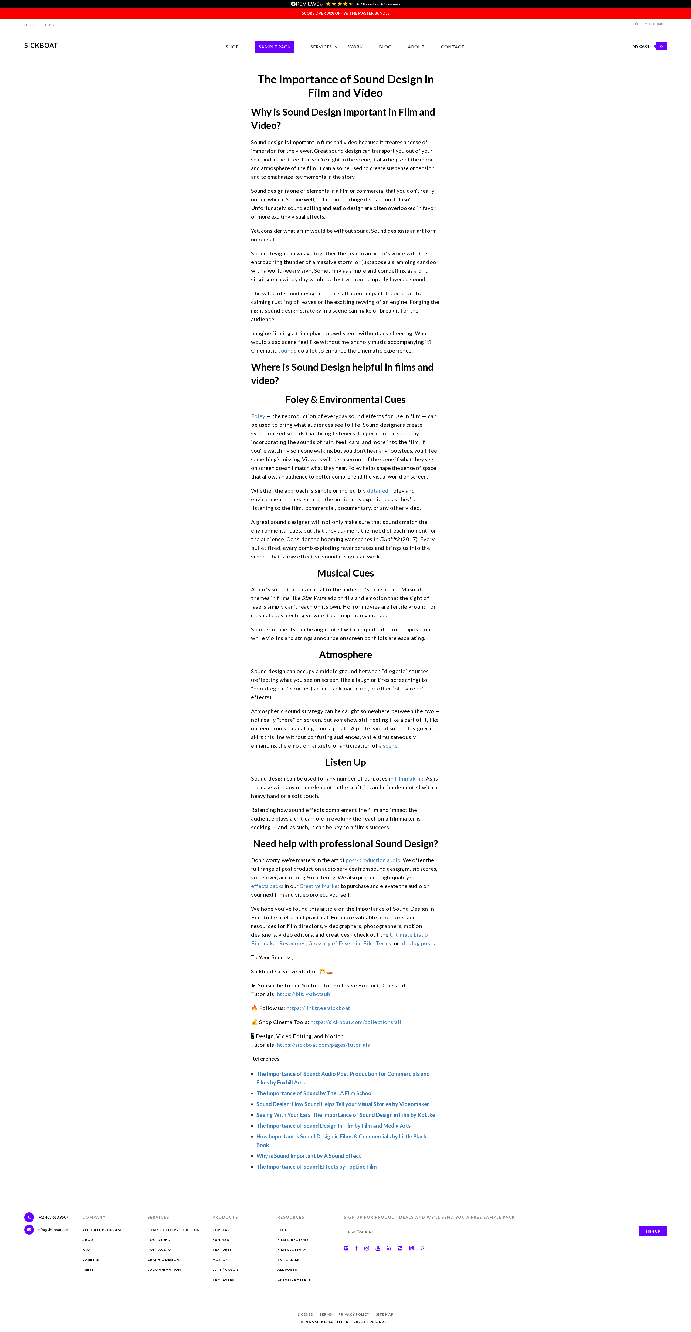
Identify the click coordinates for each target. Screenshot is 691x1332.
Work (355, 46)
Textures (222, 1250)
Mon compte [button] (656, 24)
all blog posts (418, 943)
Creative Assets (294, 1279)
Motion (220, 1260)
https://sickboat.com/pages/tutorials (323, 1044)
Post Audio (159, 1250)
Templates (223, 1279)
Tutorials (288, 1260)
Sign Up (652, 1231)
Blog (385, 46)
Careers (90, 1260)
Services (321, 46)
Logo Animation (164, 1269)
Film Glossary (291, 1250)
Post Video (158, 1240)
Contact (453, 46)
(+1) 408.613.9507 (52, 1217)
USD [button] (48, 25)
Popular (221, 1230)
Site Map (385, 1314)
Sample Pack (275, 46)
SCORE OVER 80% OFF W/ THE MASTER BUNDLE (345, 13)
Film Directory (293, 1240)
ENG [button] (27, 25)
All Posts (287, 1269)
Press (88, 1269)
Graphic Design (163, 1260)
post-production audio (373, 860)
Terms (325, 1314)
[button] (636, 24)
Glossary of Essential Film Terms (349, 943)
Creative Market (320, 886)
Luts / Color (225, 1269)
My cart (647, 46)
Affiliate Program (101, 1230)
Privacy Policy (354, 1314)
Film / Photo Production (173, 1230)
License (305, 1314)
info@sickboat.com (53, 1229)
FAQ (86, 1250)
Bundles (220, 1240)
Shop (232, 46)
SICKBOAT (41, 45)
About (416, 46)
